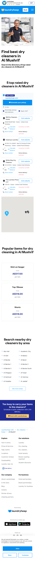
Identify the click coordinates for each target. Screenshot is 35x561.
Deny (9, 555)
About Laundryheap (8, 479)
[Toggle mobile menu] (32, 10)
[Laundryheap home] (10, 10)
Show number (9, 131)
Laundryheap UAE (7, 430)
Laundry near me (7, 464)
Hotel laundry (23, 453)
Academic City (26, 351)
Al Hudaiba (7, 381)
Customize (25, 555)
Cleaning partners (7, 497)
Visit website (25, 118)
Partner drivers (6, 493)
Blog (2, 486)
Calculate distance (12, 128)
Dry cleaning (23, 446)
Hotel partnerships (25, 479)
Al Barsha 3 (7, 368)
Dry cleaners (21, 430)
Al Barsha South (26, 368)
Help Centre (5, 450)
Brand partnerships (25, 483)
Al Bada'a (24, 356)
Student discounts (25, 462)
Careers (4, 490)
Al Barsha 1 (7, 364)
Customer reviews (7, 457)
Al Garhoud (7, 377)
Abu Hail (6, 351)
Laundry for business (26, 486)
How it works (5, 442)
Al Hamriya (24, 377)
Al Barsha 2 (24, 364)
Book (25, 10)
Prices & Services (7, 446)
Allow (17, 548)
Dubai (3, 432)
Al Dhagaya (7, 373)
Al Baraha (7, 360)
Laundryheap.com (11, 98)
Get (31, 3)
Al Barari (23, 360)
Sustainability (5, 460)
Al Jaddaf (24, 381)
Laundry (21, 442)
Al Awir (6, 356)
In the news (5, 483)
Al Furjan (24, 373)
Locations (4, 453)
